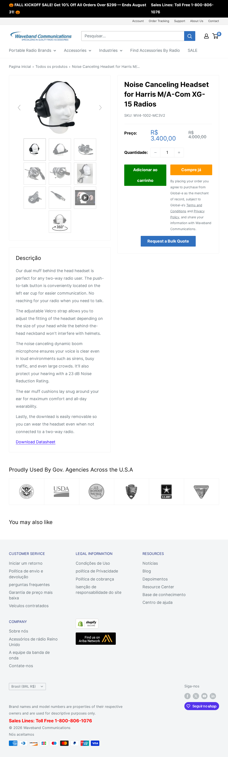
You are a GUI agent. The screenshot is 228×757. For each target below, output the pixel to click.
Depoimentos (155, 579)
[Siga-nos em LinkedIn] (213, 696)
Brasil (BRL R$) (23, 686)
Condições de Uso (93, 563)
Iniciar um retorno (26, 563)
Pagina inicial (20, 66)
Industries (108, 50)
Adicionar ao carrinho (145, 175)
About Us (196, 21)
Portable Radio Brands (30, 50)
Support (179, 21)
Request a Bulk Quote (168, 241)
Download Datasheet (35, 442)
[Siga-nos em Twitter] (196, 696)
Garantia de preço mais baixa (31, 595)
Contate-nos (21, 665)
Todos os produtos (51, 66)
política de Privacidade (97, 571)
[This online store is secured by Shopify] (87, 622)
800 (63, 720)
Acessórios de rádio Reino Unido (33, 642)
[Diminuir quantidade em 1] (155, 152)
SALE (192, 50)
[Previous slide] (19, 107)
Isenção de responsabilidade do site (98, 589)
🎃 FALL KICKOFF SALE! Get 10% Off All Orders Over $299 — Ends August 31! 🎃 (77, 8)
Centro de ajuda (157, 602)
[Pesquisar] (189, 36)
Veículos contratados (29, 605)
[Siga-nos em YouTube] (204, 696)
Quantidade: (136, 152)
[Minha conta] (206, 36)
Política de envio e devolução (26, 574)
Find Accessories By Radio (155, 50)
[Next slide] (100, 107)
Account (138, 21)
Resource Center (158, 586)
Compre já (191, 169)
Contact (213, 21)
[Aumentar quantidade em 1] (179, 152)
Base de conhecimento (164, 594)
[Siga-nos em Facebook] (187, 696)
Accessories (75, 50)
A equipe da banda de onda (29, 655)
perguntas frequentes (29, 584)
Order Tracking (159, 21)
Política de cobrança (95, 579)
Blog (146, 571)
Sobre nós (18, 631)
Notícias (150, 563)
